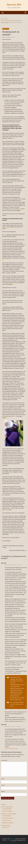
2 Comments (12, 37)
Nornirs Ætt (14, 4)
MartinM (3, 563)
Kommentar (4, 760)
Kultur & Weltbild (6, 815)
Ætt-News (3, 804)
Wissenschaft (5, 827)
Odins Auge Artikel (6, 808)
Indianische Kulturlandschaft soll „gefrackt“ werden (13, 546)
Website (3, 791)
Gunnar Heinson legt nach (11, 748)
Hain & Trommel (6, 820)
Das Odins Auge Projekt (7, 807)
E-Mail (3, 785)
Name (3, 779)
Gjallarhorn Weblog (7, 811)
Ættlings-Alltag (6, 28)
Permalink (19, 564)
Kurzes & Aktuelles (5, 825)
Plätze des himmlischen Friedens (17, 550)
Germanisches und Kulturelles (8, 814)
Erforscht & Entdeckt (7, 818)
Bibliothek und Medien (7, 822)
